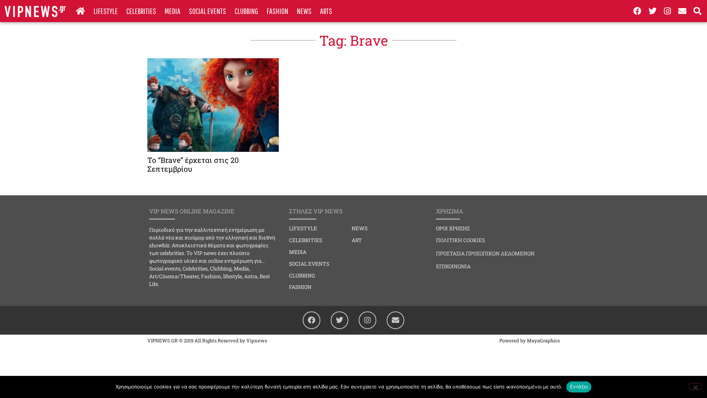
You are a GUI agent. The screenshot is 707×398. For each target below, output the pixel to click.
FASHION (277, 10)
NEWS (304, 10)
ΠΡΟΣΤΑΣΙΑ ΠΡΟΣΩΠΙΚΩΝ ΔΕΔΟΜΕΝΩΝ (485, 253)
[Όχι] (695, 386)
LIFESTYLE (106, 10)
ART (357, 240)
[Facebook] (637, 11)
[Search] (697, 11)
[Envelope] (682, 11)
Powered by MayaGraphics (529, 340)
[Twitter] (652, 11)
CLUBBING (246, 10)
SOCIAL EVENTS (207, 10)
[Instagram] (667, 11)
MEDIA (172, 10)
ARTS (326, 10)
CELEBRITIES (141, 10)
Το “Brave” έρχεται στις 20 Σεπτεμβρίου (193, 164)
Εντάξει (579, 387)
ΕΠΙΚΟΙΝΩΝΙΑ (453, 266)
